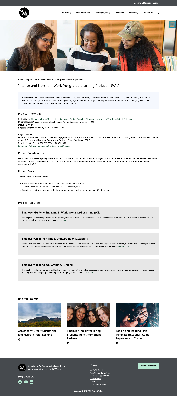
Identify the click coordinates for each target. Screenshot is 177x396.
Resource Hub (95, 378)
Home (20, 80)
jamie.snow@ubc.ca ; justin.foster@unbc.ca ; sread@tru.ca (44, 146)
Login (155, 3)
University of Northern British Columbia (114, 119)
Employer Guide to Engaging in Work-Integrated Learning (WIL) (61, 212)
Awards (132, 12)
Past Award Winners (98, 384)
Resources (119, 12)
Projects (28, 80)
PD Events (94, 381)
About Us (64, 12)
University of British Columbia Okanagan (76, 119)
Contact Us (148, 12)
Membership (82, 12)
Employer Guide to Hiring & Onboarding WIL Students (55, 238)
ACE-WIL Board (96, 370)
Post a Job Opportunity (99, 376)
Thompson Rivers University (44, 119)
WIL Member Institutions (100, 373)
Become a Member (142, 3)
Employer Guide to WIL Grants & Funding (47, 264)
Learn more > (62, 220)
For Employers (101, 12)
